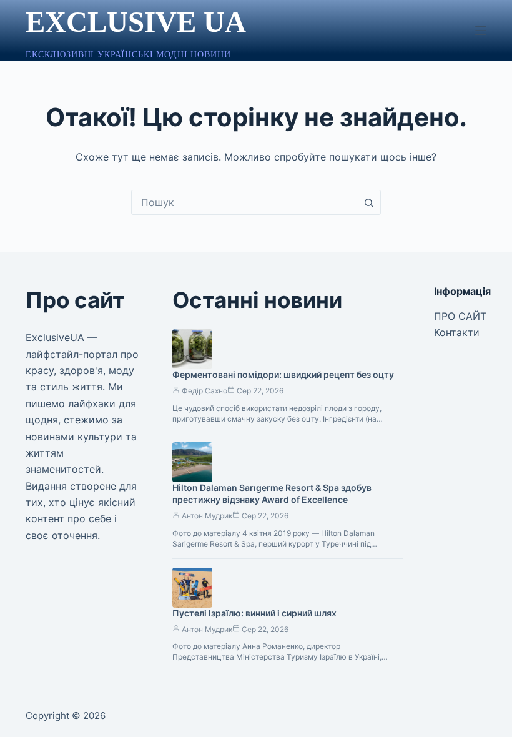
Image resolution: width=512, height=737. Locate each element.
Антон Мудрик (207, 515)
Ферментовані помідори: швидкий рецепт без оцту (283, 374)
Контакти (457, 332)
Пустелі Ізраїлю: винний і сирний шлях (254, 613)
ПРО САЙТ (460, 316)
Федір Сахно (204, 390)
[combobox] (244, 202)
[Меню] (480, 30)
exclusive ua (136, 22)
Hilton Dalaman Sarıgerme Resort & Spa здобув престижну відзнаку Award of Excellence (272, 493)
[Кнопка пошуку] (368, 202)
